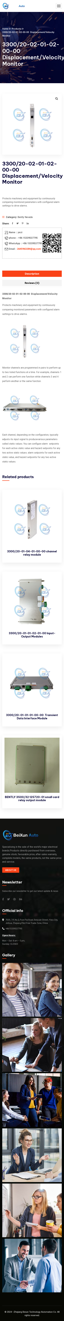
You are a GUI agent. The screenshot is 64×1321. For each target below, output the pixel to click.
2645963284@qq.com (29, 248)
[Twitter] (18, 223)
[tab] (32, 274)
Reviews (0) (32, 282)
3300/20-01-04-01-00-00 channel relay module (32, 553)
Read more (54, 498)
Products (16, 28)
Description (32, 273)
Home (5, 28)
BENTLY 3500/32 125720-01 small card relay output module (32, 798)
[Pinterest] (23, 223)
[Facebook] (12, 223)
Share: (5, 223)
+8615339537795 (14, 928)
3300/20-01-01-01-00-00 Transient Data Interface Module (32, 716)
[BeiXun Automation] (13, 6)
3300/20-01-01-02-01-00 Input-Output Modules (32, 635)
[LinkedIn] (28, 223)
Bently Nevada (25, 217)
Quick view (54, 504)
